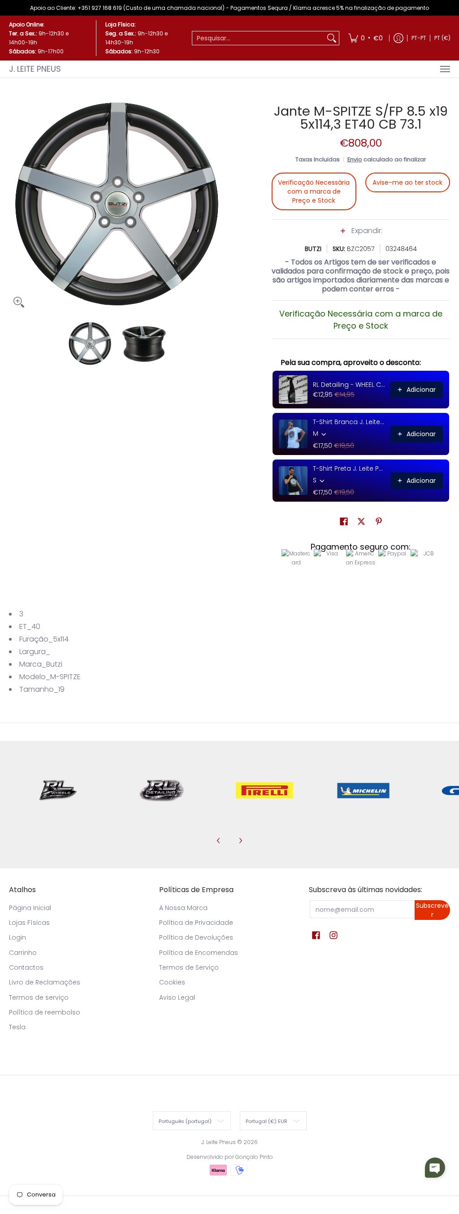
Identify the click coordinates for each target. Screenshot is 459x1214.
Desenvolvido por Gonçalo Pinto (229, 1157)
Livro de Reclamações (44, 982)
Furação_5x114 (44, 639)
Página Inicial (30, 907)
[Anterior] (15, 204)
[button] (361, 235)
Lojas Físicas (29, 922)
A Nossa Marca (183, 907)
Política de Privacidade (196, 922)
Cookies (172, 982)
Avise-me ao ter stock (407, 182)
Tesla (17, 1027)
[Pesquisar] (332, 38)
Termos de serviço (39, 997)
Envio (354, 159)
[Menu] (444, 69)
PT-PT (418, 38)
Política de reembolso (44, 1012)
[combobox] (258, 38)
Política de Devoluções (196, 937)
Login (17, 937)
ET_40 (29, 626)
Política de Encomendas (198, 952)
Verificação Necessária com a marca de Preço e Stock (314, 191)
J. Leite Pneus (35, 68)
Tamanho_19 (42, 689)
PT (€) (442, 38)
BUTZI (313, 248)
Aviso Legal (177, 997)
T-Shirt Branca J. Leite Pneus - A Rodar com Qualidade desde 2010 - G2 (349, 421)
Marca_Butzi (40, 664)
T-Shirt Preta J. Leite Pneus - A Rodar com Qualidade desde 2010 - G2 (349, 468)
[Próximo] (219, 204)
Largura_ (34, 651)
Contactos (26, 967)
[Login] (398, 38)
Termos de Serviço (189, 967)
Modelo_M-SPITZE (50, 677)
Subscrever (432, 910)
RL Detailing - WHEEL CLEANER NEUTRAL (349, 384)
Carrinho (23, 952)
